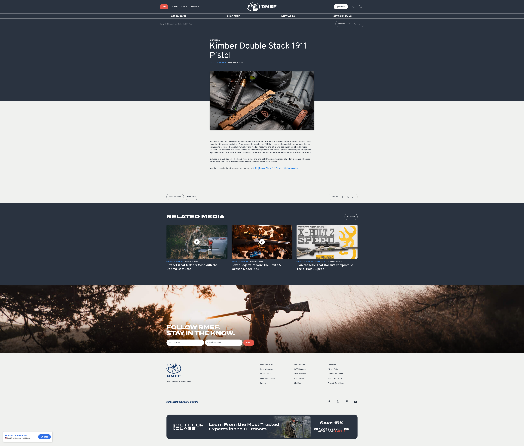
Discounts (195, 7)
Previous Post (175, 197)
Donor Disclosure (335, 379)
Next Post (191, 197)
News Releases (300, 374)
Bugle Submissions (267, 379)
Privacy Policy (333, 369)
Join (164, 7)
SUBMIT (249, 342)
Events (184, 7)
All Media (351, 217)
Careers (263, 383)
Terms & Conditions (336, 383)
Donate (175, 7)
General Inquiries (266, 369)
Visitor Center (265, 374)
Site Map (297, 383)
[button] (349, 23)
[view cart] (361, 7)
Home (161, 24)
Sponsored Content (218, 63)
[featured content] (262, 427)
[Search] (353, 7)
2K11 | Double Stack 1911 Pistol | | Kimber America (275, 168)
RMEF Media (168, 24)
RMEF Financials (300, 369)
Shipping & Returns (335, 374)
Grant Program (300, 379)
